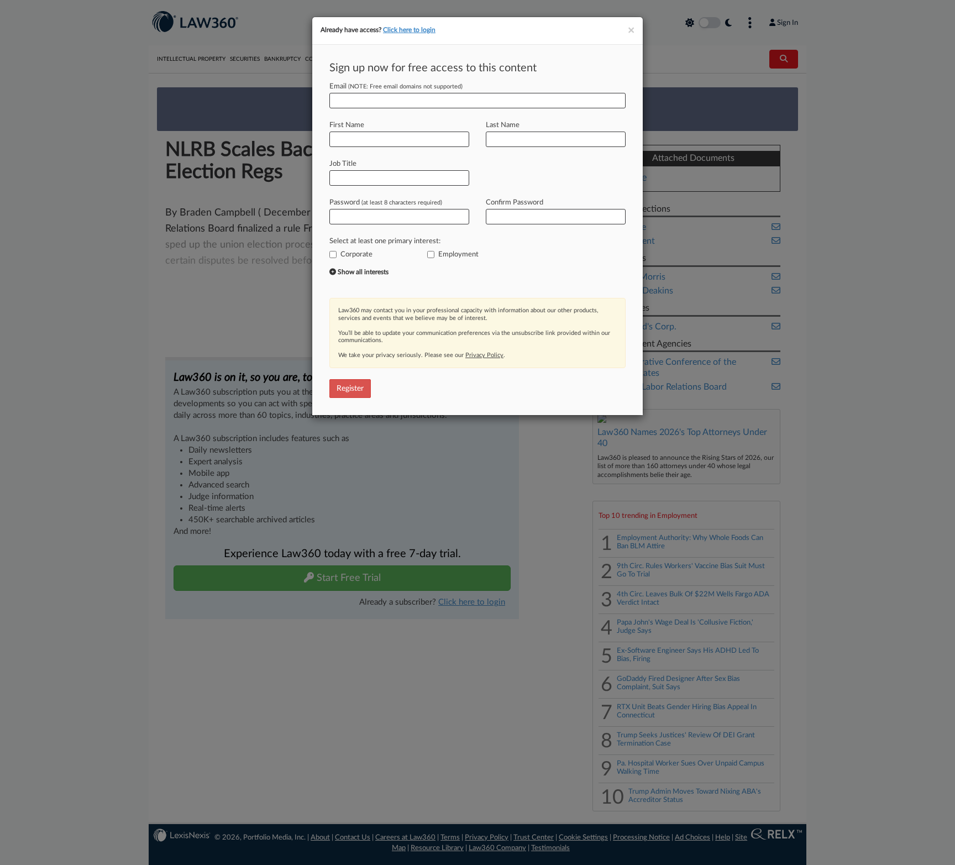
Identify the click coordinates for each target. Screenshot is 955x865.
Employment (458, 254)
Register (350, 388)
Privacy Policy (484, 355)
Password (385, 202)
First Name (346, 125)
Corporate (356, 254)
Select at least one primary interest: (384, 241)
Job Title (342, 163)
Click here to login (409, 30)
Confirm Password (514, 202)
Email (396, 86)
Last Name (503, 125)
